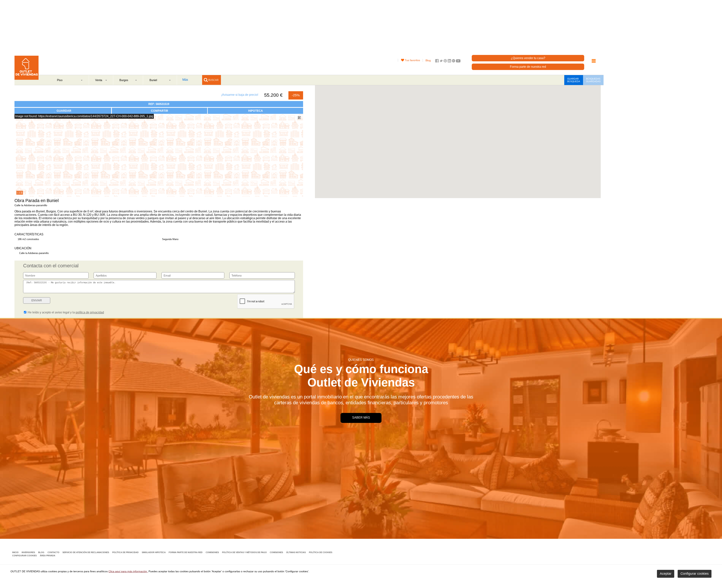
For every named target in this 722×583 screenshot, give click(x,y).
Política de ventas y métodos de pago (244, 552)
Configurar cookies (24, 555)
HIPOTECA (255, 110)
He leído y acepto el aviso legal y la (65, 312)
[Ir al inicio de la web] (26, 78)
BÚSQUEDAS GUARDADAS (593, 80)
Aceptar (665, 573)
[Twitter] (441, 61)
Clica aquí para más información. (128, 571)
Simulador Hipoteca (154, 552)
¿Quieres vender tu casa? (528, 58)
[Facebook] (437, 61)
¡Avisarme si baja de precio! (239, 94)
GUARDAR (63, 110)
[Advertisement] (491, 26)
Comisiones (212, 552)
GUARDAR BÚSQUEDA (573, 80)
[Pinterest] (445, 61)
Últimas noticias (296, 552)
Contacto (54, 552)
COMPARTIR (159, 110)
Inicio (15, 552)
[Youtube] (458, 61)
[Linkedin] (449, 61)
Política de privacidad (125, 552)
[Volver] (16, 95)
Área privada (47, 555)
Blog (428, 60)
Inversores (29, 552)
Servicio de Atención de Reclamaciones (86, 552)
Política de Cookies (320, 552)
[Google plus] (453, 61)
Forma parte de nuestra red (528, 66)
